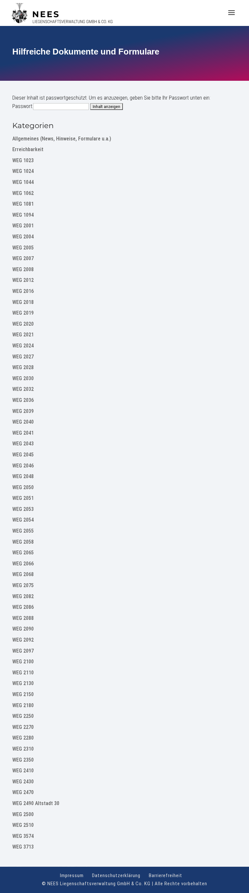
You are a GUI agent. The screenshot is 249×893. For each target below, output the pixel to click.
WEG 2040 (23, 422)
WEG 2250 (23, 716)
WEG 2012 (23, 280)
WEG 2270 (23, 727)
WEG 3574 (23, 836)
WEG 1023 (23, 160)
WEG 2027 (23, 357)
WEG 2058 (23, 542)
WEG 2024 (23, 346)
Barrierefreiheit (165, 875)
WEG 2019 (23, 313)
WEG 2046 (23, 466)
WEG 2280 (23, 738)
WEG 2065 (23, 552)
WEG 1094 (23, 215)
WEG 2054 (23, 520)
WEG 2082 (23, 596)
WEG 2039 (23, 411)
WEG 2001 (23, 226)
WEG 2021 (23, 335)
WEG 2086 (23, 607)
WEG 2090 (23, 629)
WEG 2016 (23, 291)
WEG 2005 (23, 248)
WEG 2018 (23, 302)
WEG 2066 (23, 564)
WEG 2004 (23, 237)
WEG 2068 (23, 574)
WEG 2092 (23, 640)
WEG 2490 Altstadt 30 (35, 803)
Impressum (72, 875)
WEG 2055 (23, 531)
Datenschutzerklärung (116, 875)
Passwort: (22, 106)
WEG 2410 (23, 770)
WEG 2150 (23, 694)
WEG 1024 (23, 171)
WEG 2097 (23, 651)
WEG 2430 (23, 781)
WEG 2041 (23, 433)
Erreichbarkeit (27, 149)
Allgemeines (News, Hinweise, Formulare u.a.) (61, 139)
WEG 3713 (23, 847)
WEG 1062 (23, 193)
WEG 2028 (23, 367)
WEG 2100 (23, 661)
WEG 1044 (23, 182)
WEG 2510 (23, 825)
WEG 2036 (23, 400)
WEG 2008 (23, 269)
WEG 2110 (23, 673)
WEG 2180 (23, 705)
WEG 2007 (23, 258)
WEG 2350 (23, 760)
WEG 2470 (23, 792)
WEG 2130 (23, 683)
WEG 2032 (23, 389)
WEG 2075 (23, 585)
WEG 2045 (23, 455)
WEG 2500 (23, 814)
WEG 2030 (23, 378)
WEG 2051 (23, 498)
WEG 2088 (23, 618)
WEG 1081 (23, 204)
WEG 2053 (23, 509)
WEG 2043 (23, 443)
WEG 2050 (23, 487)
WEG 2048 (23, 476)
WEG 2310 (23, 749)
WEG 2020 (23, 324)
